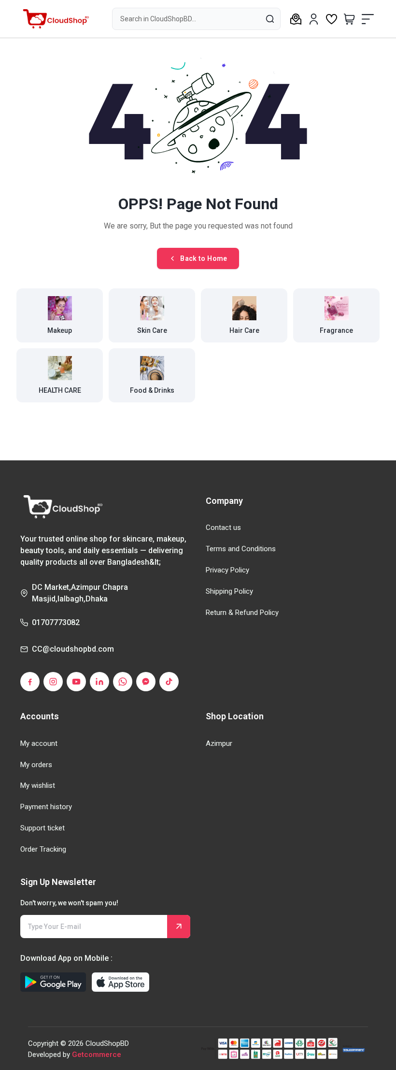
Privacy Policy (227, 570)
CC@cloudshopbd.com (73, 649)
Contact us (223, 527)
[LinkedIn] (99, 681)
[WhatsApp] (122, 681)
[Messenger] (146, 681)
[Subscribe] (178, 926)
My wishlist (37, 785)
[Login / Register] (313, 19)
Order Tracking (43, 849)
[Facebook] (30, 681)
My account (38, 743)
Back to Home (203, 258)
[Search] (269, 18)
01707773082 (56, 622)
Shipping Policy (229, 591)
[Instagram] (53, 681)
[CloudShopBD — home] (54, 19)
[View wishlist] (331, 18)
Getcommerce (96, 1054)
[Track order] (295, 18)
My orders (36, 764)
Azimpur (219, 743)
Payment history (46, 806)
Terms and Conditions (241, 548)
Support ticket (42, 828)
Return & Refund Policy (242, 612)
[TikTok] (169, 681)
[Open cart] (349, 19)
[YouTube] (76, 681)
